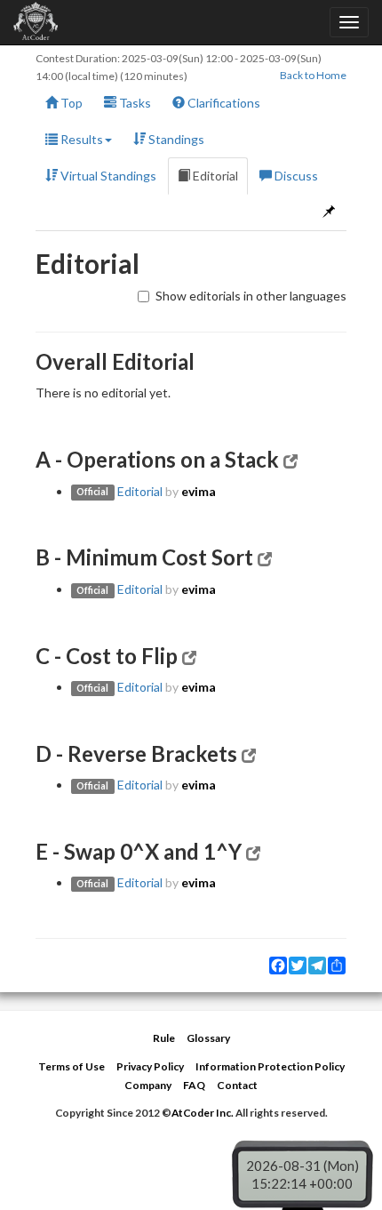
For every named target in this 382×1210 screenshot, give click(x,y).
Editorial (214, 175)
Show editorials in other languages (250, 295)
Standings (175, 139)
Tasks (133, 102)
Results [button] (80, 139)
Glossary (208, 1038)
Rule (164, 1038)
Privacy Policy (150, 1066)
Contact (237, 1085)
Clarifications (222, 102)
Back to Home (313, 75)
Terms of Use (71, 1066)
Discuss (295, 175)
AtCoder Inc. (202, 1112)
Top (70, 102)
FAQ (194, 1085)
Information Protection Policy (270, 1066)
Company (147, 1085)
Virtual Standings (107, 175)
